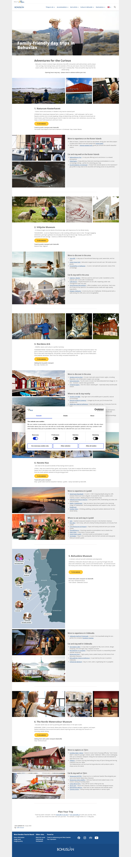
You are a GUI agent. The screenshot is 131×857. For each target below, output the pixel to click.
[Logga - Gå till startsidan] (21, 7)
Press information (19, 837)
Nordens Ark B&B (75, 396)
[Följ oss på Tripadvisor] (90, 837)
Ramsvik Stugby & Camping (78, 400)
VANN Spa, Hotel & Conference (79, 404)
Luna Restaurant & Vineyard (78, 526)
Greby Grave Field (75, 262)
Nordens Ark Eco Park (76, 377)
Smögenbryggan (75, 385)
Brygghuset (73, 507)
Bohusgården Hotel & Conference (80, 658)
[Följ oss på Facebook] (78, 837)
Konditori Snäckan (88, 638)
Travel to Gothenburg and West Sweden (59, 837)
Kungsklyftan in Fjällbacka (77, 266)
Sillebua (72, 760)
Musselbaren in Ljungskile (77, 650)
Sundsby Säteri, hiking (76, 753)
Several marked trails (86, 145)
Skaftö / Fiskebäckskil (76, 503)
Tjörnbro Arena (74, 789)
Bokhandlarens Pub (75, 157)
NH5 (71, 521)
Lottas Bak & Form (75, 784)
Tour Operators (51, 839)
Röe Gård (72, 523)
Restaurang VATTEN (76, 776)
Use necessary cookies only (40, 446)
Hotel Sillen (73, 532)
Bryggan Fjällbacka (75, 291)
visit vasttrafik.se (75, 815)
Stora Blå (72, 258)
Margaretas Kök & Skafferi (77, 780)
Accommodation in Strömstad (78, 165)
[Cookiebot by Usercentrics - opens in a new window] (96, 409)
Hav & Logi (73, 785)
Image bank (17, 839)
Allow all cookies (91, 446)
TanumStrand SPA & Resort (78, 285)
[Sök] (114, 7)
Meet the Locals (40, 837)
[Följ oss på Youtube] (96, 837)
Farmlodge (73, 536)
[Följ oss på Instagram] (84, 837)
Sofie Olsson (20, 827)
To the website (41, 124)
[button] (38, 148)
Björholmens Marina (76, 787)
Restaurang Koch (75, 654)
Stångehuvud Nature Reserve (78, 499)
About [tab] (92, 415)
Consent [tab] (38, 415)
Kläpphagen (73, 161)
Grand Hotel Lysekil (75, 534)
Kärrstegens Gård (75, 647)
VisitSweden (39, 841)
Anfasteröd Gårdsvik (76, 662)
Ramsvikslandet (74, 381)
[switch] (55, 438)
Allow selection (65, 446)
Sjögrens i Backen (75, 278)
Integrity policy (18, 841)
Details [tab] (65, 415)
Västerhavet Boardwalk (76, 494)
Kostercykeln (99, 143)
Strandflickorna (74, 530)
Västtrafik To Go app (62, 815)
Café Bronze (73, 281)
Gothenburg (39, 839)
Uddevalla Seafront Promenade (79, 636)
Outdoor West (74, 509)
